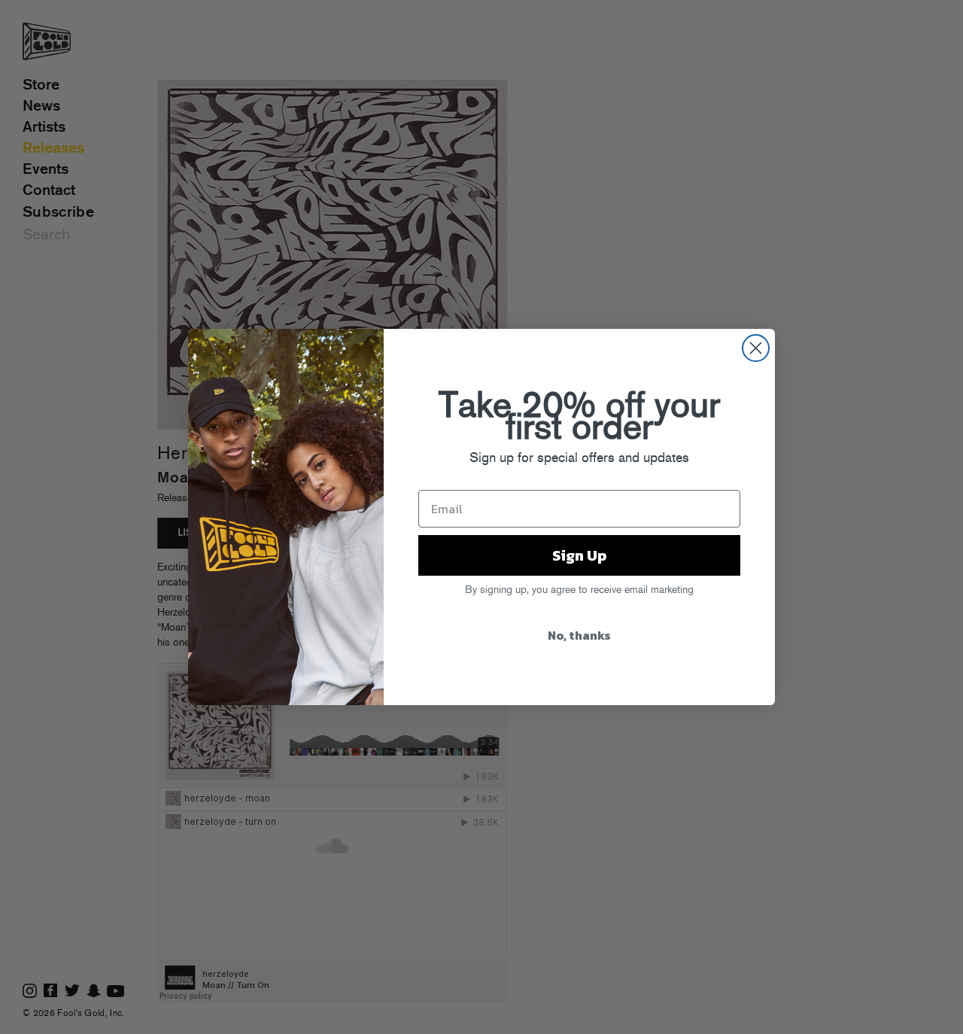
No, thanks (579, 635)
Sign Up (579, 555)
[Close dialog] (756, 348)
